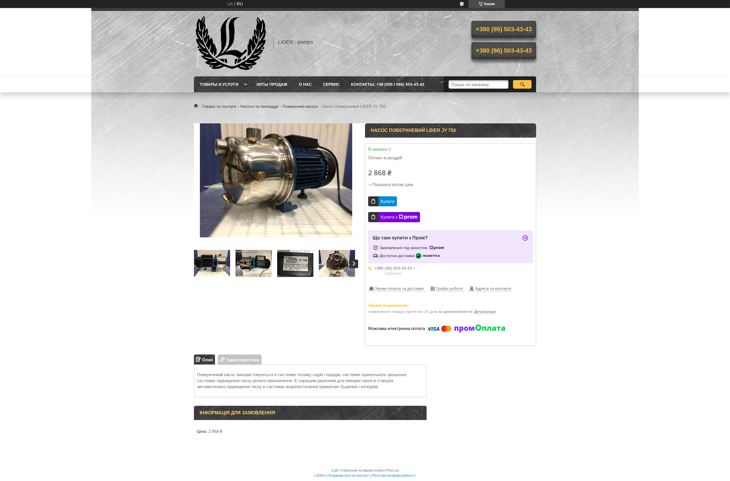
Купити (387, 201)
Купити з (389, 217)
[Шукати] (522, 84)
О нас (305, 84)
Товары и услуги (219, 84)
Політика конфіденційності (393, 476)
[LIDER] (231, 42)
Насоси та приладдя (259, 106)
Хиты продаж (271, 84)
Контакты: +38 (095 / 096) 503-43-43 (387, 84)
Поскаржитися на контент (348, 476)
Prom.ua (392, 470)
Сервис (331, 84)
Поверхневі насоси (300, 106)
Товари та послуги (219, 106)
